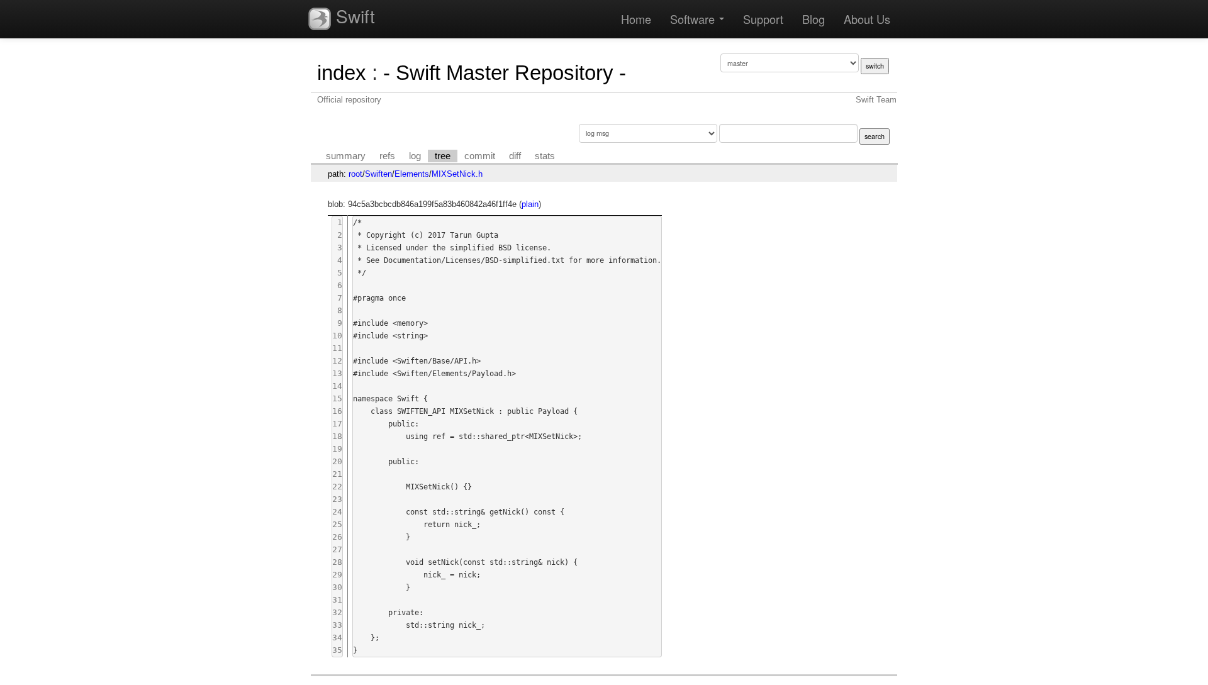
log (415, 156)
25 (337, 524)
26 (337, 537)
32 (337, 612)
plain (530, 204)
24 (337, 511)
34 (337, 637)
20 (337, 461)
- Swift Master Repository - (504, 72)
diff (515, 156)
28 (337, 562)
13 (337, 373)
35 (337, 650)
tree (442, 156)
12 (337, 360)
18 (337, 436)
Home (636, 19)
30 (337, 587)
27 (337, 549)
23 (337, 499)
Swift (353, 15)
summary (346, 156)
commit (479, 156)
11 (337, 348)
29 (337, 574)
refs (387, 156)
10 (337, 335)
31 (337, 599)
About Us (867, 19)
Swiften (378, 174)
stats (545, 156)
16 (337, 411)
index (341, 72)
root (355, 174)
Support (763, 19)
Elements (411, 174)
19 (337, 449)
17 (337, 423)
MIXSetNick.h (457, 174)
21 (337, 474)
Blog (813, 19)
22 (337, 486)
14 (337, 386)
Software (694, 19)
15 (337, 398)
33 (337, 625)
